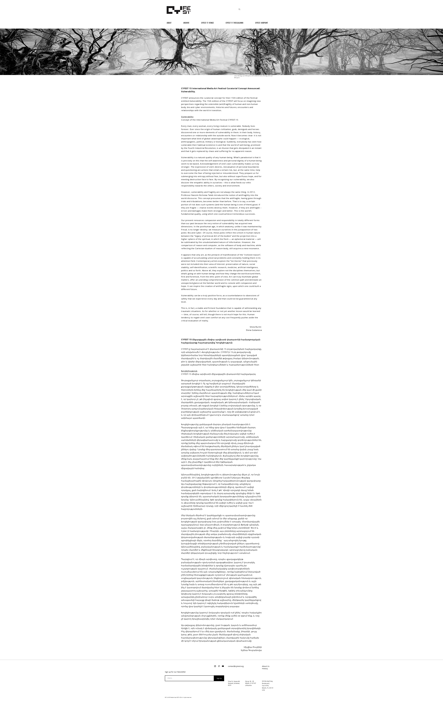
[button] (190, 23)
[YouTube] (223, 666)
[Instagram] (215, 666)
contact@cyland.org (236, 666)
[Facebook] (219, 666)
